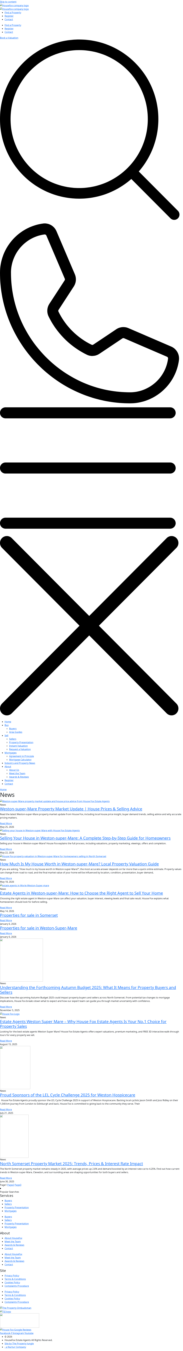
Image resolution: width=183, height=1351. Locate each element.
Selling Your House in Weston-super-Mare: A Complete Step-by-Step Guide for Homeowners (85, 838)
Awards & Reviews (14, 1245)
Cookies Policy (12, 1282)
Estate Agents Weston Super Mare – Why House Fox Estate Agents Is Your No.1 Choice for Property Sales (83, 1024)
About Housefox (13, 1238)
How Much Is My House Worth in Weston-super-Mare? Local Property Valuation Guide (79, 864)
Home (3, 789)
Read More (6, 823)
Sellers (8, 1204)
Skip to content (8, 1)
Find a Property (13, 12)
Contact (9, 19)
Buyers (8, 1200)
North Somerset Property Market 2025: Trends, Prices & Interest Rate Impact (71, 1163)
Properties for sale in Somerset (29, 915)
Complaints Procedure (17, 1285)
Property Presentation (17, 1207)
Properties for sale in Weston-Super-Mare (38, 928)
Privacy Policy (12, 1275)
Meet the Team (13, 1241)
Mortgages (11, 1210)
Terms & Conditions (15, 1279)
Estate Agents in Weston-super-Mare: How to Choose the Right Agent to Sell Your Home (81, 893)
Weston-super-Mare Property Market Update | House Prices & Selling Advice (71, 808)
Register (9, 16)
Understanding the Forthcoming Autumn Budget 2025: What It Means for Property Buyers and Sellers (88, 990)
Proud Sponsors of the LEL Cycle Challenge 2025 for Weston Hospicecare (67, 1095)
